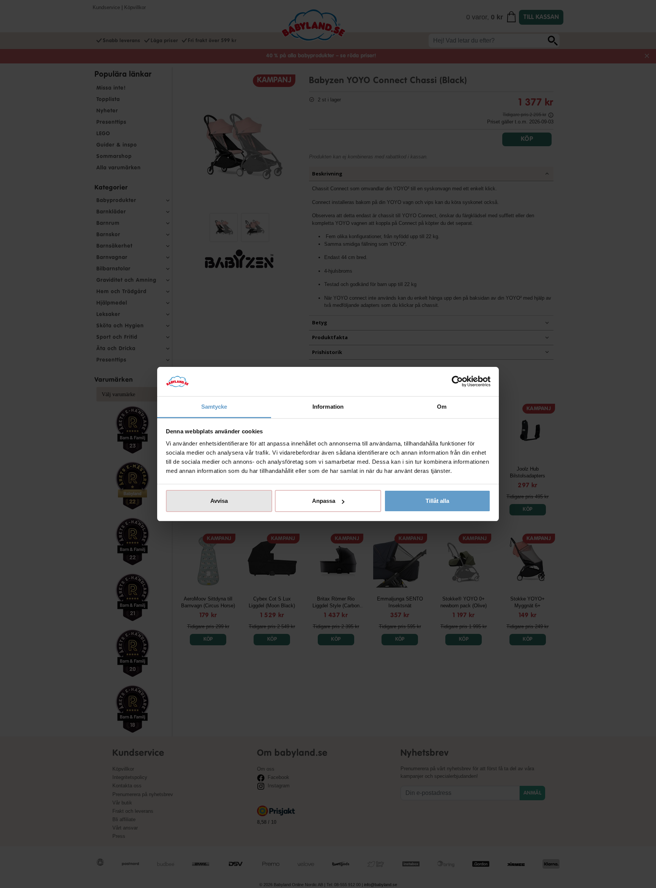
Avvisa (219, 501)
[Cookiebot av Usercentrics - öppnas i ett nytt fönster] (457, 381)
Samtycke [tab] (214, 406)
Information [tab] (328, 406)
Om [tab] (441, 406)
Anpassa (323, 501)
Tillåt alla (437, 501)
